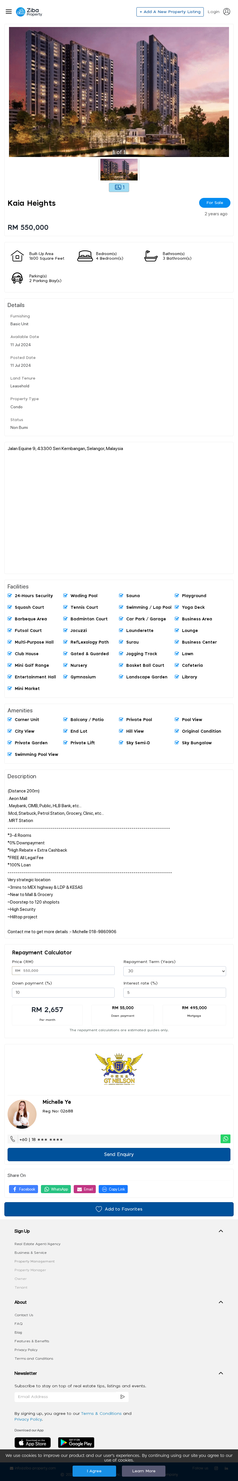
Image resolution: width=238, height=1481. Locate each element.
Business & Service (31, 1252)
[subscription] (122, 1397)
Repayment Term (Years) (149, 962)
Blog (18, 1332)
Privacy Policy (26, 1350)
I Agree (94, 1471)
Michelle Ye (56, 1102)
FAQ (19, 1323)
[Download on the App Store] (35, 1442)
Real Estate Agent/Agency (37, 1244)
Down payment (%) (32, 983)
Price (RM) (22, 962)
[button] (119, 1232)
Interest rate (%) (140, 983)
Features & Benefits (32, 1341)
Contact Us (24, 1315)
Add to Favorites (124, 1209)
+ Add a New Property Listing (170, 12)
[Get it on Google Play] (76, 1442)
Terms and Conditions (34, 1358)
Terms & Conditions (102, 1414)
